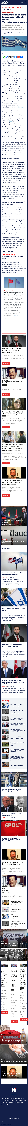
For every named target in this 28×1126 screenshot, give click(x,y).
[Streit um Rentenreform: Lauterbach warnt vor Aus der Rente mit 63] (14, 828)
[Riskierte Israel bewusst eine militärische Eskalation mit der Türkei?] (14, 669)
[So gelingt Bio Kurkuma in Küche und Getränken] (5, 902)
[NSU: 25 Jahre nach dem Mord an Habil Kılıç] (14, 373)
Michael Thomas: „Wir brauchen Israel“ (13, 609)
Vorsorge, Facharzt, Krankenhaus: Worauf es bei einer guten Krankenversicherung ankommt (13, 446)
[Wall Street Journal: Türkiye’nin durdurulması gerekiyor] (4, 965)
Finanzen (4, 450)
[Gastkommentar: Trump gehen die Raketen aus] (5, 764)
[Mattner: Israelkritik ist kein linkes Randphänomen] (5, 737)
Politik (4, 7)
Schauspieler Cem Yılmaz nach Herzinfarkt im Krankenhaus (13, 863)
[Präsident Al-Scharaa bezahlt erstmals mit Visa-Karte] (14, 341)
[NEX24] (5, 33)
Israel (16, 65)
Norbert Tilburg (10, 450)
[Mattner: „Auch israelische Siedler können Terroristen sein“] (5, 744)
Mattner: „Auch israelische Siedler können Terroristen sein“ (17, 744)
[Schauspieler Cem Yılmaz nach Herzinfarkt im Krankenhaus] (14, 473)
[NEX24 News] (14, 1090)
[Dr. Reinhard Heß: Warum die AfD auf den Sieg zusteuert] (5, 750)
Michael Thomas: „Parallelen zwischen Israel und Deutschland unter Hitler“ (17, 731)
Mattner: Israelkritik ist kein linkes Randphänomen (17, 737)
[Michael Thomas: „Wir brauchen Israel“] (14, 597)
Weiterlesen (6, 363)
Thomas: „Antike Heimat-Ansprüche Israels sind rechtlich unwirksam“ (17, 718)
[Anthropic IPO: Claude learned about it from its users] (14, 535)
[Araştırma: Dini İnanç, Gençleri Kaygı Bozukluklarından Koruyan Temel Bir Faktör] (23, 965)
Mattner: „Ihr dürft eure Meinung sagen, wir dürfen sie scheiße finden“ (17, 712)
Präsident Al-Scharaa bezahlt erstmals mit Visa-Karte (12, 645)
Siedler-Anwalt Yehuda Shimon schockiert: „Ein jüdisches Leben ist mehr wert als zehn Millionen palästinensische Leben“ (17, 757)
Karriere (2, 1059)
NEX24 (10, 32)
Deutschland (5, 793)
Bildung (2, 1034)
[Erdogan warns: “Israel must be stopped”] (14, 516)
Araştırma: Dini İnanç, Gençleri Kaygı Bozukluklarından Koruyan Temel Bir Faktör (23, 977)
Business (4, 539)
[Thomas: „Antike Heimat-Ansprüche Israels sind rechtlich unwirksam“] (5, 718)
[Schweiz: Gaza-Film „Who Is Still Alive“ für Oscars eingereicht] (14, 404)
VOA (10, 121)
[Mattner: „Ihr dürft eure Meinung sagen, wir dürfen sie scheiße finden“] (5, 711)
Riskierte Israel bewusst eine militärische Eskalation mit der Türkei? (13, 682)
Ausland (11, 7)
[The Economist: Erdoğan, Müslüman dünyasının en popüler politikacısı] (14, 965)
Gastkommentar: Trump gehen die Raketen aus (17, 764)
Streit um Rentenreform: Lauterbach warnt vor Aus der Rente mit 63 (11, 839)
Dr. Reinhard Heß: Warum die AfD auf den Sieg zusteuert (17, 750)
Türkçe (2, 984)
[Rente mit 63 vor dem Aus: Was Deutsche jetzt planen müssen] (14, 779)
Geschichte (5, 384)
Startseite (19, 7)
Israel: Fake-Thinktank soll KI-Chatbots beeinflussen (12, 574)
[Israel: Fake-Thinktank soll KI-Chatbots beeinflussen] (14, 561)
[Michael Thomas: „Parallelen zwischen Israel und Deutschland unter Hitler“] (5, 731)
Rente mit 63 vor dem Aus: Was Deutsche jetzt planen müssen (11, 790)
